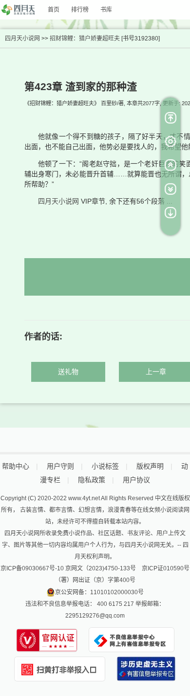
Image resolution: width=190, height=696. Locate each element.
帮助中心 (15, 466)
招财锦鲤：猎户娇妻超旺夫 (85, 38)
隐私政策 (91, 480)
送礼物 (68, 372)
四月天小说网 (22, 38)
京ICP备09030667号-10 (32, 568)
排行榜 (80, 9)
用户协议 (136, 480)
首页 (53, 9)
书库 (106, 9)
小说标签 (105, 466)
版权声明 (150, 466)
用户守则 (60, 466)
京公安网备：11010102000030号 (99, 592)
